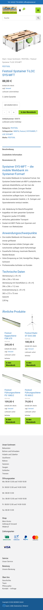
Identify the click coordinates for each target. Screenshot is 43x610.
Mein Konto (6, 521)
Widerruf (5, 527)
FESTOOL (25, 59)
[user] (20, 10)
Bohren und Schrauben (10, 451)
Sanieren (5, 464)
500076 (16, 131)
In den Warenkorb (28, 112)
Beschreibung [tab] (8, 149)
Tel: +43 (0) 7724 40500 (15, 2)
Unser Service (7, 561)
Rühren (5, 461)
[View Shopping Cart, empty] (23, 10)
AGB (11, 606)
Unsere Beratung (8, 569)
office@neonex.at (29, 2)
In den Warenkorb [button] (10, 364)
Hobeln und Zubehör (10, 454)
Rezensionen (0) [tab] (9, 160)
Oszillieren (6, 458)
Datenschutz (18, 606)
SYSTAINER (30, 131)
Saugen (5, 467)
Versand (8, 88)
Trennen (5, 474)
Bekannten (6, 448)
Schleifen (5, 470)
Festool (23, 131)
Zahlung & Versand (9, 524)
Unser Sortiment (14, 59)
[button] (4, 606)
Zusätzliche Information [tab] (12, 155)
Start (4, 59)
